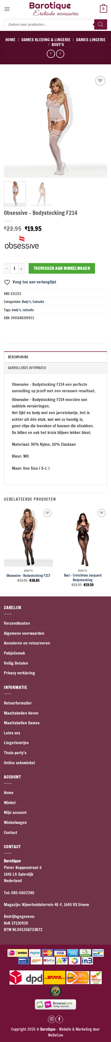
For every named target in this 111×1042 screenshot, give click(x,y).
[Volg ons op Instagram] (52, 1019)
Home (10, 39)
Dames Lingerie (91, 39)
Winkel (9, 802)
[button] (7, 9)
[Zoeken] (100, 24)
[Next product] (51, 54)
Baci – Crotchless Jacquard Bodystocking (82, 577)
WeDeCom (55, 1035)
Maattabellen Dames (21, 723)
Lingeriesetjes (16, 742)
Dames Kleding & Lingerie (45, 39)
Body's (58, 44)
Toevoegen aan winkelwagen (62, 268)
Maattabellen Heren (21, 713)
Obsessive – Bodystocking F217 (28, 575)
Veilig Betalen (16, 663)
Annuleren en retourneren (27, 643)
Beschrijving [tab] (18, 357)
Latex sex (12, 733)
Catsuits (38, 301)
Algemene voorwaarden (24, 633)
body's (16, 310)
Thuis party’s (15, 753)
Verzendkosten (17, 623)
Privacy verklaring (19, 673)
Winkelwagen (15, 822)
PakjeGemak (14, 653)
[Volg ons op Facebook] (59, 1019)
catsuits (28, 310)
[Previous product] (60, 54)
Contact (10, 832)
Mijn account (15, 812)
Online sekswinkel (19, 763)
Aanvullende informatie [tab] (27, 368)
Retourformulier (18, 703)
